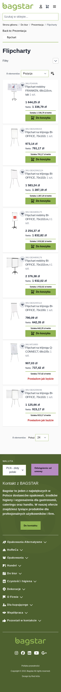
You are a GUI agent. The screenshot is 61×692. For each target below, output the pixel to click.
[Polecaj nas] (44, 653)
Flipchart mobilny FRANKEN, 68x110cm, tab (38, 90)
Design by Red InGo (31, 676)
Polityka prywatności (30, 666)
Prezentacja (37, 24)
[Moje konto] (41, 7)
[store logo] (18, 6)
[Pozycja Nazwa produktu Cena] (35, 73)
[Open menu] (54, 6)
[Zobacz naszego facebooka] (23, 653)
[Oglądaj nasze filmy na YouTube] (36, 652)
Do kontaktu (30, 525)
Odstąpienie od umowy (43, 470)
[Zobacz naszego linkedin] (29, 653)
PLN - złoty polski (12, 470)
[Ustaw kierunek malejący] (52, 74)
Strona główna (10, 24)
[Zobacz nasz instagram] (16, 653)
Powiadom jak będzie (41, 378)
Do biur (24, 24)
